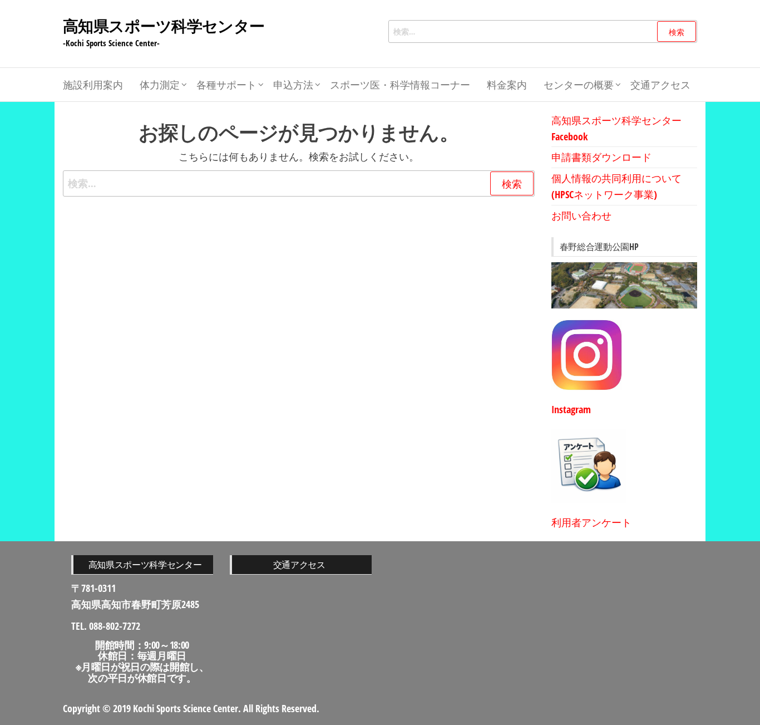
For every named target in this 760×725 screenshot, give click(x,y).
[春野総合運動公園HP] (624, 285)
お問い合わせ (581, 215)
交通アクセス (660, 84)
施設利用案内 (93, 84)
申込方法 (293, 84)
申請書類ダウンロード (601, 157)
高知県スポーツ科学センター (164, 25)
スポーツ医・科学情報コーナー (400, 84)
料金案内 (507, 84)
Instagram (571, 409)
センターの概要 (579, 84)
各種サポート (226, 84)
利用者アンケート (591, 522)
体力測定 (160, 84)
